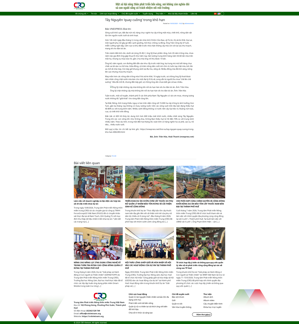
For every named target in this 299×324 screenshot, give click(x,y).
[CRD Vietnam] (79, 6)
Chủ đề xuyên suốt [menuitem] (130, 13)
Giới (173, 300)
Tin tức (114, 156)
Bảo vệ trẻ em (178, 297)
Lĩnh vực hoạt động (138, 294)
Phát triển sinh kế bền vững (141, 303)
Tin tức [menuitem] (94, 13)
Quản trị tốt (177, 303)
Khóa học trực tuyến (212, 307)
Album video (208, 300)
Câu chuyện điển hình (212, 303)
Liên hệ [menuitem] (194, 13)
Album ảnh (208, 297)
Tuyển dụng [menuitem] (148, 13)
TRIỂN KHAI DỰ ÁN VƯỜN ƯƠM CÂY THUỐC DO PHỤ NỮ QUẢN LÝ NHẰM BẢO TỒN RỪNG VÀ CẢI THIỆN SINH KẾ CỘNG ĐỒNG (149, 204)
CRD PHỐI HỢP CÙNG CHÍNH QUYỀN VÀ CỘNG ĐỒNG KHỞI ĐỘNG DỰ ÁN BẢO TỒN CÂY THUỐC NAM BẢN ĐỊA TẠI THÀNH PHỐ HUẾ (200, 204)
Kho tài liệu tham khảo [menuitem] (178, 13)
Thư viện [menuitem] (160, 13)
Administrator (189, 23)
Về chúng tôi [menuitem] (81, 13)
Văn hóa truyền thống (181, 307)
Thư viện (207, 294)
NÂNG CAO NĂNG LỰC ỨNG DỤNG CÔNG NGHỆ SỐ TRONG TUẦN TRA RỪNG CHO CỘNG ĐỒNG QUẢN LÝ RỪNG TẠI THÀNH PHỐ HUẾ (98, 265)
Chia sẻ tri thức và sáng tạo (141, 312)
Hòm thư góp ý (203, 314)
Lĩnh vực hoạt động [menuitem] (108, 13)
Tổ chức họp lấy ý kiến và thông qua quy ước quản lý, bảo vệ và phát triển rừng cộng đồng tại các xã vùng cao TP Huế (199, 265)
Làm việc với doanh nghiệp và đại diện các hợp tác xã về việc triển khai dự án (97, 202)
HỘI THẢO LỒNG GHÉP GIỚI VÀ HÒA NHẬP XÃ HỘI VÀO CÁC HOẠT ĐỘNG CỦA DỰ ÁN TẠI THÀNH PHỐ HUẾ (148, 265)
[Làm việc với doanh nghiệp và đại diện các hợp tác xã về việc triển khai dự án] (98, 182)
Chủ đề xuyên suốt (180, 294)
